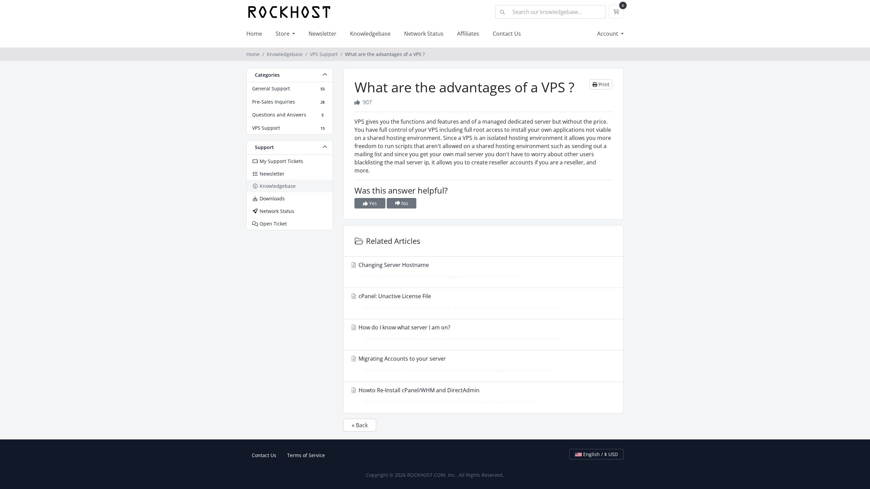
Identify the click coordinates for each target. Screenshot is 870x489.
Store (283, 33)
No (404, 203)
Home (254, 33)
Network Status (423, 33)
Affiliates (468, 33)
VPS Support (324, 54)
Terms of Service (306, 455)
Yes (372, 203)
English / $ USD (600, 454)
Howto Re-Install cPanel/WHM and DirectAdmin (447, 395)
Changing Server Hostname (439, 270)
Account (608, 33)
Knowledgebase (370, 33)
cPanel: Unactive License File (459, 301)
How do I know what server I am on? (460, 333)
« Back (360, 425)
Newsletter (322, 33)
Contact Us (507, 33)
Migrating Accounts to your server (454, 364)
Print (603, 84)
